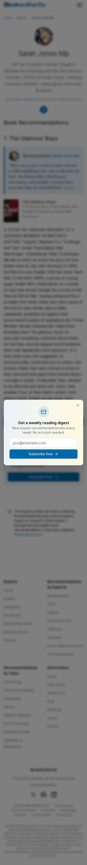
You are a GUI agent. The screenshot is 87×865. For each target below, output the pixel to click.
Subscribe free (41, 454)
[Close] (77, 405)
